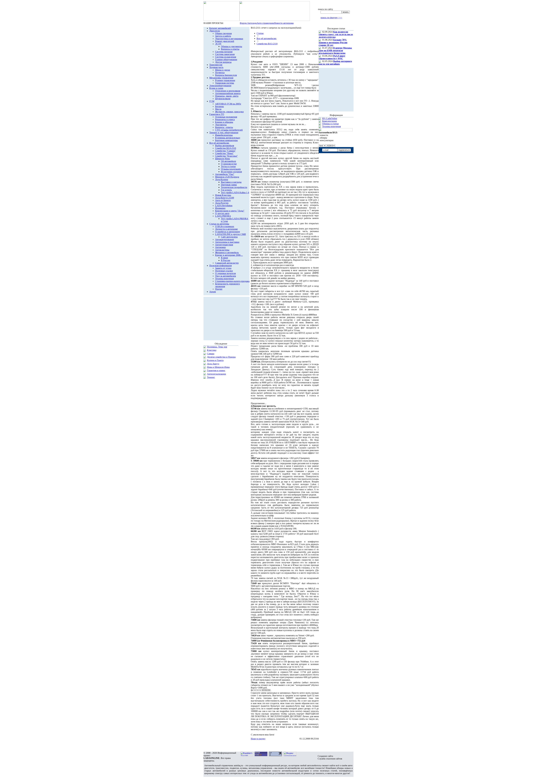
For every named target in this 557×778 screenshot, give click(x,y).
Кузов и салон (216, 88)
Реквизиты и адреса (225, 119)
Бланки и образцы (224, 122)
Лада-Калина (221, 179)
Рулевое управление (225, 80)
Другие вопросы (223, 62)
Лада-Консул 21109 (224, 197)
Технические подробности (234, 187)
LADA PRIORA (223, 216)
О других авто (222, 213)
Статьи (260, 33)
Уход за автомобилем (225, 276)
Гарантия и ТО (216, 114)
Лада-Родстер (221, 203)
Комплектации (329, 121)
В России (225, 260)
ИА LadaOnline (329, 118)
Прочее (218, 289)
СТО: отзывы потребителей (229, 130)
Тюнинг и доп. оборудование (223, 132)
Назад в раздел (258, 738)
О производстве (229, 164)
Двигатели (214, 31)
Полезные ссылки (224, 271)
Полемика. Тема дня (217, 347)
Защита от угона (223, 268)
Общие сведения (223, 33)
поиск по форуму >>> (331, 17)
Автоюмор (220, 247)
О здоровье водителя (225, 273)
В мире (224, 257)
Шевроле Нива (222, 158)
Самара (210, 353)
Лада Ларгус (213, 364)
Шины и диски (222, 70)
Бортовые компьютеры (226, 140)
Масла (218, 109)
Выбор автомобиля (224, 145)
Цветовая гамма (229, 184)
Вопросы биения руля (226, 75)
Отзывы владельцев (231, 169)
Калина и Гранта (215, 360)
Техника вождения (224, 278)
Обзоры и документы (231, 46)
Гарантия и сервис (216, 370)
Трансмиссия (215, 64)
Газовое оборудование (226, 59)
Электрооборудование (220, 85)
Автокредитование (224, 239)
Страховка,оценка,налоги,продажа (232, 281)
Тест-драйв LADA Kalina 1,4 (235, 192)
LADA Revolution (223, 205)
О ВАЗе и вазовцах (224, 226)
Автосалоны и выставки (227, 242)
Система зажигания (225, 54)
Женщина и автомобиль (227, 252)
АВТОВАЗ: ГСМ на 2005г (228, 104)
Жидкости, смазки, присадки (229, 111)
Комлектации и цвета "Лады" (229, 211)
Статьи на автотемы (219, 224)
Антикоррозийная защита (227, 93)
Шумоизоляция (222, 98)
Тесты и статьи (228, 166)
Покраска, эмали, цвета (226, 96)
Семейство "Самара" (225, 151)
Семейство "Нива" (224, 153)
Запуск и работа (223, 36)
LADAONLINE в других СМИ (230, 234)
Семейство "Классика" (226, 156)
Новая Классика (223, 195)
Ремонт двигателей (224, 41)
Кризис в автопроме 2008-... (229, 255)
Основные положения (226, 117)
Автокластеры (222, 250)
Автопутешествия (224, 244)
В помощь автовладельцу (227, 138)
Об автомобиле (228, 161)
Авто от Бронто (223, 200)
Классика (211, 350)
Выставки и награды (231, 182)
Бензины (219, 106)
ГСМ (211, 101)
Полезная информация (220, 265)
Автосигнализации (216, 374)
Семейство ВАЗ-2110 (225, 148)
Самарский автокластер (227, 263)
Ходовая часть (216, 67)
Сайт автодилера (229, 237)
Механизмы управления (221, 78)
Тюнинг (211, 377)
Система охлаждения (225, 57)
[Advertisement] (285, 745)
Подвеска (220, 72)
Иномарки (220, 208)
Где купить (226, 190)
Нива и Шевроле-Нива (218, 367)
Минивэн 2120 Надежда (227, 177)
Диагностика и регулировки (229, 38)
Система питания (223, 51)
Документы (221, 124)
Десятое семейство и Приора (221, 357)
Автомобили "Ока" (224, 174)
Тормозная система (224, 83)
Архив (212, 291)
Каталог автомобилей (220, 28)
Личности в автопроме (226, 229)
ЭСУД (218, 44)
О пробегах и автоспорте (227, 231)
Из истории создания (231, 171)
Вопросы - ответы (224, 127)
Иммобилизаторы (224, 135)
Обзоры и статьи (330, 123)
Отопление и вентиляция (227, 91)
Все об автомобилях (219, 143)
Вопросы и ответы (230, 49)
